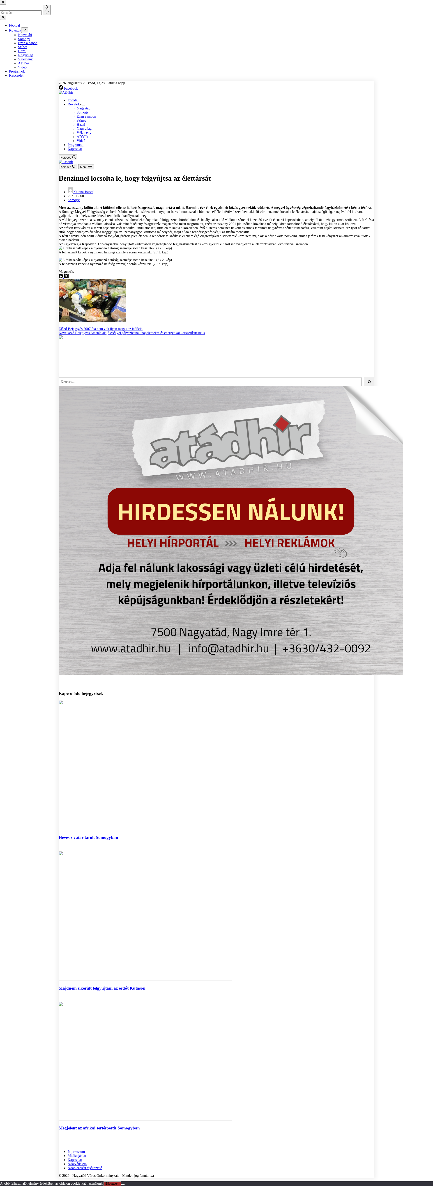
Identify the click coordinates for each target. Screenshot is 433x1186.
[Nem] (123, 1184)
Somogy (83, 112)
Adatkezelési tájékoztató (85, 1168)
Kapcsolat (75, 149)
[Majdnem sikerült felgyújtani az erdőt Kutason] (145, 979)
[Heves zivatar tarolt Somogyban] (145, 829)
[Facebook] (61, 277)
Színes (81, 120)
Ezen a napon (86, 116)
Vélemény (84, 132)
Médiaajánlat (77, 1156)
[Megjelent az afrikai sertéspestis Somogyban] (145, 1119)
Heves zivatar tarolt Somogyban (88, 837)
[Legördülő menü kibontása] (83, 105)
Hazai (81, 124)
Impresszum (76, 1152)
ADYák (82, 137)
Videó (81, 141)
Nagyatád (83, 108)
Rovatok (74, 104)
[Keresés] (369, 382)
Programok (75, 145)
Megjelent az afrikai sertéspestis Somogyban (99, 1128)
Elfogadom (112, 1183)
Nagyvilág (84, 128)
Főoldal (73, 100)
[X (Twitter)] (66, 277)
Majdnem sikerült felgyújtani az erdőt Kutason (102, 988)
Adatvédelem (77, 1164)
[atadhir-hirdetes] (231, 673)
